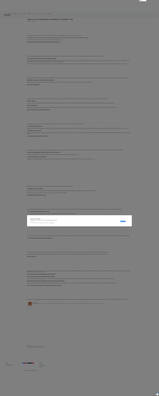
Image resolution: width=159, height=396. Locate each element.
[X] (29, 363)
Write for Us (49, 13)
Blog (44, 13)
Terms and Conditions (42, 365)
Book (34, 13)
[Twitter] (27, 308)
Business (24, 13)
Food (40, 13)
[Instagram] (25, 363)
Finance (30, 13)
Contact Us (41, 364)
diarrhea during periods (99, 56)
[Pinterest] (33, 363)
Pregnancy (29, 345)
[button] (13, 16)
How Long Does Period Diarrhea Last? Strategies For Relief (36, 347)
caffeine (77, 132)
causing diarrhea (123, 63)
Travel (37, 13)
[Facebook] (23, 363)
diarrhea (90, 98)
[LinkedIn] (27, 363)
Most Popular (14, 13)
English (141, 0)
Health (20, 13)
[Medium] (31, 363)
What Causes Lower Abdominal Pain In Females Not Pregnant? (36, 346)
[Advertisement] (25, 6)
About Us (40, 362)
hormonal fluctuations (98, 77)
